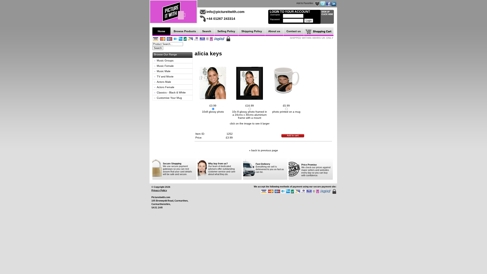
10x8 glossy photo (213, 111)
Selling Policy (226, 31)
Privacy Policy (159, 190)
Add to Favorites (304, 3)
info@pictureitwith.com (225, 12)
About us (274, 31)
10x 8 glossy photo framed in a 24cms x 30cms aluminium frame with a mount (249, 114)
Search (206, 31)
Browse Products (185, 31)
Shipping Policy (251, 31)
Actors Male (164, 81)
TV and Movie (165, 76)
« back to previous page (263, 150)
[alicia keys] (213, 82)
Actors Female (165, 87)
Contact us (293, 31)
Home (161, 31)
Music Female (165, 65)
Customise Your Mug (169, 97)
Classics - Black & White (171, 92)
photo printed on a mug (286, 111)
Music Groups (165, 60)
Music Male (163, 71)
